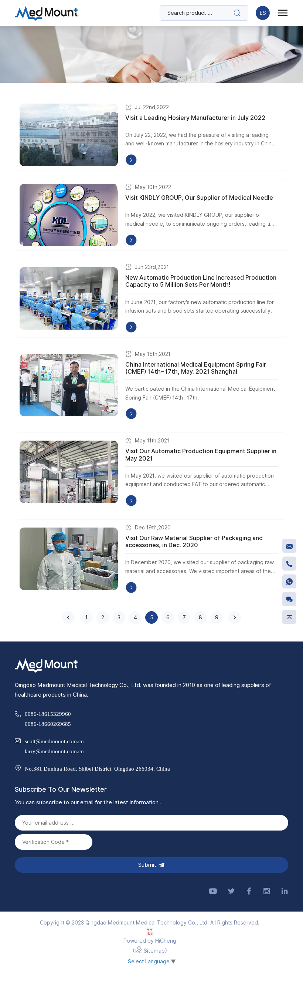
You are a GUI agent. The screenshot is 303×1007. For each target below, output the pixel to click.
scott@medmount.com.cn (54, 741)
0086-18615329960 (48, 714)
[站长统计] (149, 932)
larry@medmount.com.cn (54, 751)
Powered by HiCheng (149, 940)
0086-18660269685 (48, 724)
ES (263, 13)
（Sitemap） (149, 951)
